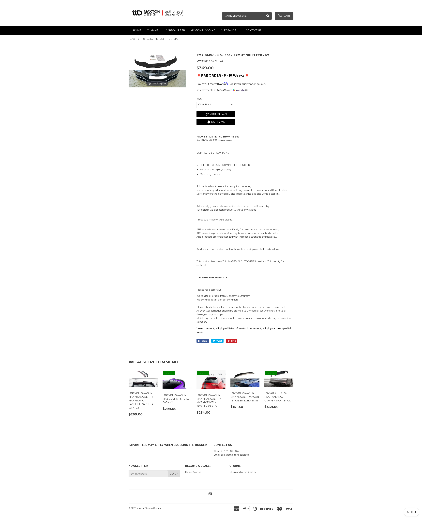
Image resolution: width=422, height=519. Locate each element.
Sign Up (174, 474)
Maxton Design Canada (149, 508)
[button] (244, 90)
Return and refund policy (242, 472)
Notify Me (218, 121)
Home (132, 39)
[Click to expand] (157, 70)
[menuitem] (135, 30)
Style (199, 98)
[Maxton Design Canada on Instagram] (210, 494)
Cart (286, 15)
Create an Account (283, 8)
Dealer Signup (193, 472)
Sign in (264, 8)
